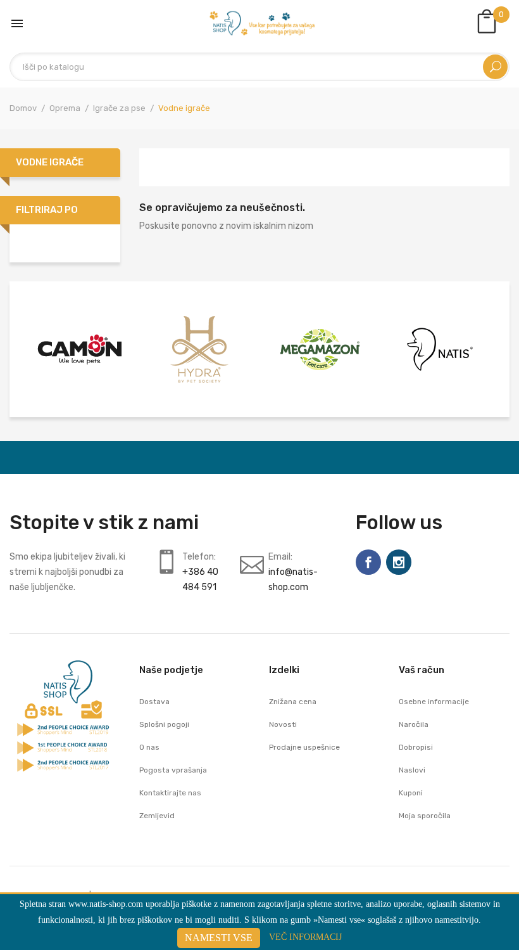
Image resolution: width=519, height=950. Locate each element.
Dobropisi (416, 747)
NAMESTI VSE (219, 937)
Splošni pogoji (164, 724)
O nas (149, 747)
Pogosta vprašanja (173, 770)
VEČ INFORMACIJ (305, 937)
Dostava (154, 701)
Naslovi (412, 770)
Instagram (398, 562)
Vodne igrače (50, 162)
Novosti (283, 724)
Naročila (413, 724)
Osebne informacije (434, 701)
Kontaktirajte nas (170, 792)
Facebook (368, 562)
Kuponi (411, 792)
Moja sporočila (425, 815)
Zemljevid (157, 815)
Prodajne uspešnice (304, 747)
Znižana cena (292, 701)
